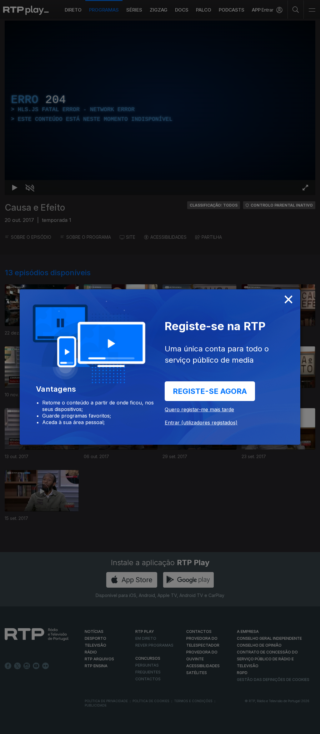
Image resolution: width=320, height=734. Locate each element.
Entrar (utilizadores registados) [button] (201, 422)
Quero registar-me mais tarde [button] (199, 409)
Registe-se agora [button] (210, 391)
